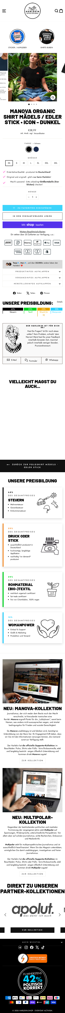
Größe (32, 158)
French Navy (36, 149)
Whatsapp (53, 359)
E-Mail (14, 359)
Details (59, 301)
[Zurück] (5, 914)
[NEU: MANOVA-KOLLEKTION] (32, 681)
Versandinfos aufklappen (32, 277)
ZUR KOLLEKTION (32, 760)
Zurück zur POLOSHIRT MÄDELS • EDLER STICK (34, 466)
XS (9, 162)
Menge (32, 192)
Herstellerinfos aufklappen (32, 283)
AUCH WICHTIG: (31, 942)
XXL (46, 162)
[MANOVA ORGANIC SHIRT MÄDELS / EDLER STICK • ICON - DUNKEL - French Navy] (17, 442)
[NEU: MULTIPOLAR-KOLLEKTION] (32, 790)
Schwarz (29, 149)
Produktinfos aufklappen (32, 271)
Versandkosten (39, 133)
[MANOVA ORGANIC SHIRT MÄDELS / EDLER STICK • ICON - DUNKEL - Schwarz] (14, 442)
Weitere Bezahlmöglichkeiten (32, 231)
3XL (55, 162)
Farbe (33, 143)
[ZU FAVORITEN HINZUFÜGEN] (6, 397)
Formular (33, 360)
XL (38, 162)
